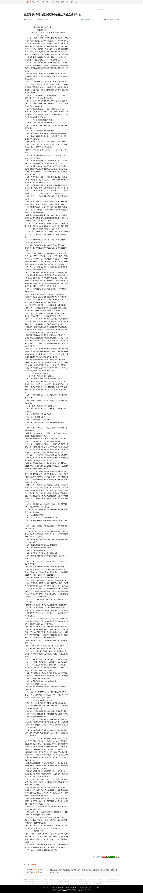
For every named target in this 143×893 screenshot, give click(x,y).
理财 (62, 2)
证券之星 (30, 19)
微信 (110, 857)
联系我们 (82, 887)
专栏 (72, 2)
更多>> (57, 872)
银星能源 (33, 864)
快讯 (38, 2)
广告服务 (90, 887)
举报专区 (97, 887)
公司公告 (41, 9)
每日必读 (34, 9)
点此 (64, 890)
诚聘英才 (67, 887)
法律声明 (60, 887)
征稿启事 (75, 887)
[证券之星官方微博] (103, 857)
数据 (67, 2)
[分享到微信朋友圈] (114, 857)
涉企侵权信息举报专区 (87, 19)
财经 (47, 2)
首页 (33, 2)
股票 (43, 2)
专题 (57, 2)
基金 (52, 2)
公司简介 (52, 887)
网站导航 (45, 887)
